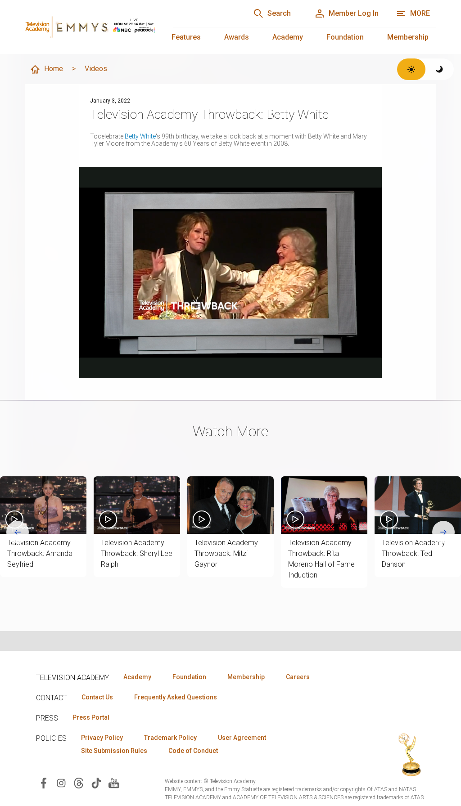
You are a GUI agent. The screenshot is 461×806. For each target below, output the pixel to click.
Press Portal (90, 717)
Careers (298, 677)
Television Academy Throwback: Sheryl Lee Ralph (136, 553)
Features (186, 37)
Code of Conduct (193, 750)
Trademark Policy (170, 737)
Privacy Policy (102, 737)
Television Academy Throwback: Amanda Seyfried (39, 553)
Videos (96, 68)
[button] (43, 505)
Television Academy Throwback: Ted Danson (413, 553)
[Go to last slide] (17, 532)
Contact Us (97, 697)
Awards (236, 37)
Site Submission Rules (114, 750)
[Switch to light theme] (411, 69)
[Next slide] (443, 532)
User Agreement (242, 737)
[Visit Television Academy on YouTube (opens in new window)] (114, 782)
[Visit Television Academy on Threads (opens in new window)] (78, 782)
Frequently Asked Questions (175, 697)
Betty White (140, 136)
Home (53, 68)
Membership (408, 37)
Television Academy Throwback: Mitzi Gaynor (226, 553)
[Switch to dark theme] (439, 69)
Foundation (345, 37)
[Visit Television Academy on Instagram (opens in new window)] (61, 782)
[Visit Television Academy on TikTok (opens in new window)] (96, 782)
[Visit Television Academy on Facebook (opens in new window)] (43, 782)
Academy (287, 37)
